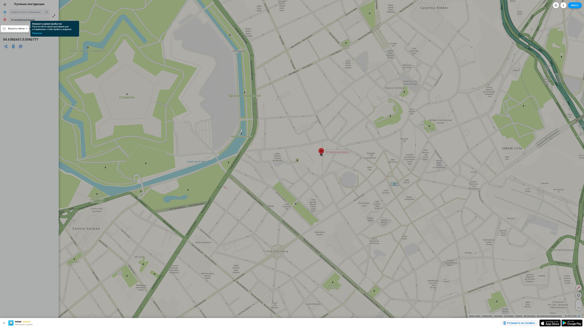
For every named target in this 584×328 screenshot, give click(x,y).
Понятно (37, 33)
